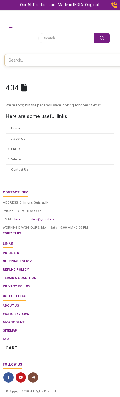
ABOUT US (11, 305)
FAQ (6, 339)
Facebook (8, 377)
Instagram (33, 377)
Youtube (21, 377)
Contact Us (19, 169)
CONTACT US (12, 233)
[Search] (102, 38)
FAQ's (15, 149)
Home (15, 128)
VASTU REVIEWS (16, 314)
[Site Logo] (17, 36)
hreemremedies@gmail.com (35, 219)
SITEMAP (10, 330)
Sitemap (17, 159)
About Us (18, 139)
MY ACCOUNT (13, 322)
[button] (11, 26)
